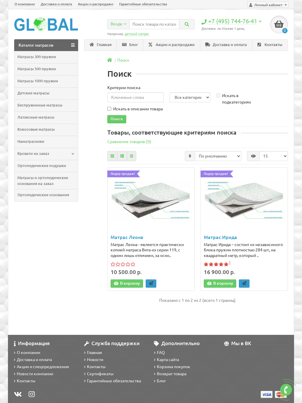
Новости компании (35, 373)
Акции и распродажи (95, 4)
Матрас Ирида (220, 237)
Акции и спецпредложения (43, 366)
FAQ (161, 352)
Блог (133, 44)
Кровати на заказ (33, 153)
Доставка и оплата (56, 4)
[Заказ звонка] (286, 390)
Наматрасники (30, 141)
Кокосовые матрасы (36, 129)
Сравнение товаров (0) (129, 141)
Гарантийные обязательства (143, 4)
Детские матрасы (33, 93)
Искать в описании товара (138, 109)
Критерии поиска (123, 87)
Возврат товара (171, 373)
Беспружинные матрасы (39, 105)
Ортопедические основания (43, 195)
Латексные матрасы (35, 117)
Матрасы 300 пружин (36, 57)
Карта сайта (168, 359)
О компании (24, 4)
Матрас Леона (127, 237)
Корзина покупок (173, 366)
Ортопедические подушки (41, 165)
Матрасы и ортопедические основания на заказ (42, 181)
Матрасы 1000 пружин (37, 81)
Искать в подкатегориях (236, 98)
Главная (103, 44)
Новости (95, 359)
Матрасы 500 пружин (36, 69)
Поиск (123, 60)
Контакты (273, 44)
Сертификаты (100, 373)
